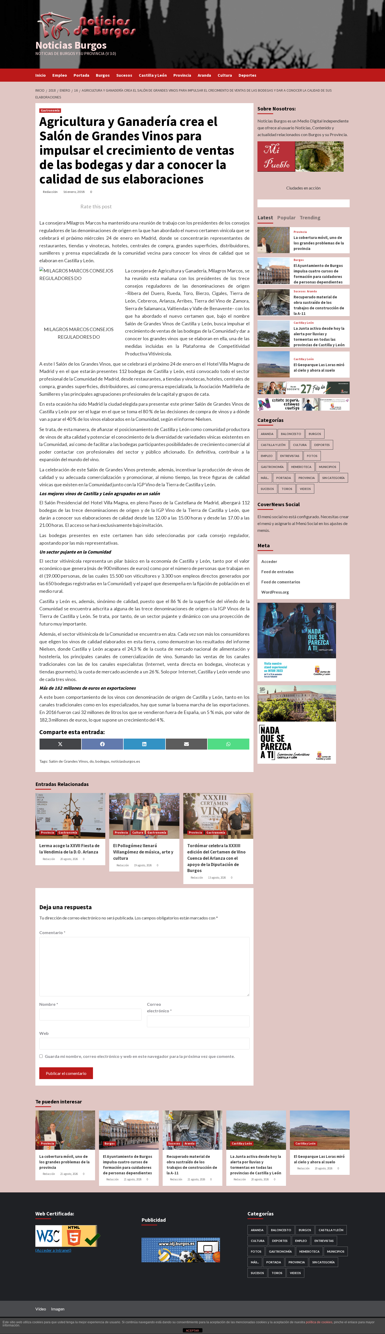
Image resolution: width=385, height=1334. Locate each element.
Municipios (327, 466)
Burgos (103, 75)
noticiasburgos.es (125, 761)
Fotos (312, 455)
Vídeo (40, 1308)
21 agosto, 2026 (69, 1174)
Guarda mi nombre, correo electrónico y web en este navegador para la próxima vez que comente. (140, 1056)
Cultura (225, 75)
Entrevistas (289, 455)
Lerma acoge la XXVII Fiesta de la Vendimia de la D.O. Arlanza (69, 849)
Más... (265, 477)
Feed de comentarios (280, 581)
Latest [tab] (265, 217)
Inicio (40, 75)
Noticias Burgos (71, 45)
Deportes (247, 75)
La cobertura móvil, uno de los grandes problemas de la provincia (319, 243)
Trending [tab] (310, 217)
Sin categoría (333, 477)
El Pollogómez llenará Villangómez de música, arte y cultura (143, 852)
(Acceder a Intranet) (53, 1250)
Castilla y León (153, 75)
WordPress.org (275, 591)
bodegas (102, 761)
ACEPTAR (192, 1330)
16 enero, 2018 (74, 192)
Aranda (204, 75)
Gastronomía (50, 110)
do (92, 761)
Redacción (50, 192)
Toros (287, 488)
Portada (81, 75)
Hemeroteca (301, 466)
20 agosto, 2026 (69, 859)
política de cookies (319, 1322)
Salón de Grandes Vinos (68, 761)
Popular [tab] (286, 217)
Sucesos (124, 75)
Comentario (52, 932)
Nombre (48, 1004)
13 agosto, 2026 (217, 877)
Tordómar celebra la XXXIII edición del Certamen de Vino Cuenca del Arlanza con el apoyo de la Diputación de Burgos (216, 858)
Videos (305, 488)
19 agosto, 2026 (143, 865)
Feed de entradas (277, 571)
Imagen (57, 1308)
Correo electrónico (159, 1007)
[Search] (346, 75)
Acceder (269, 561)
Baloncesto (291, 434)
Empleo (59, 75)
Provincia (182, 75)
